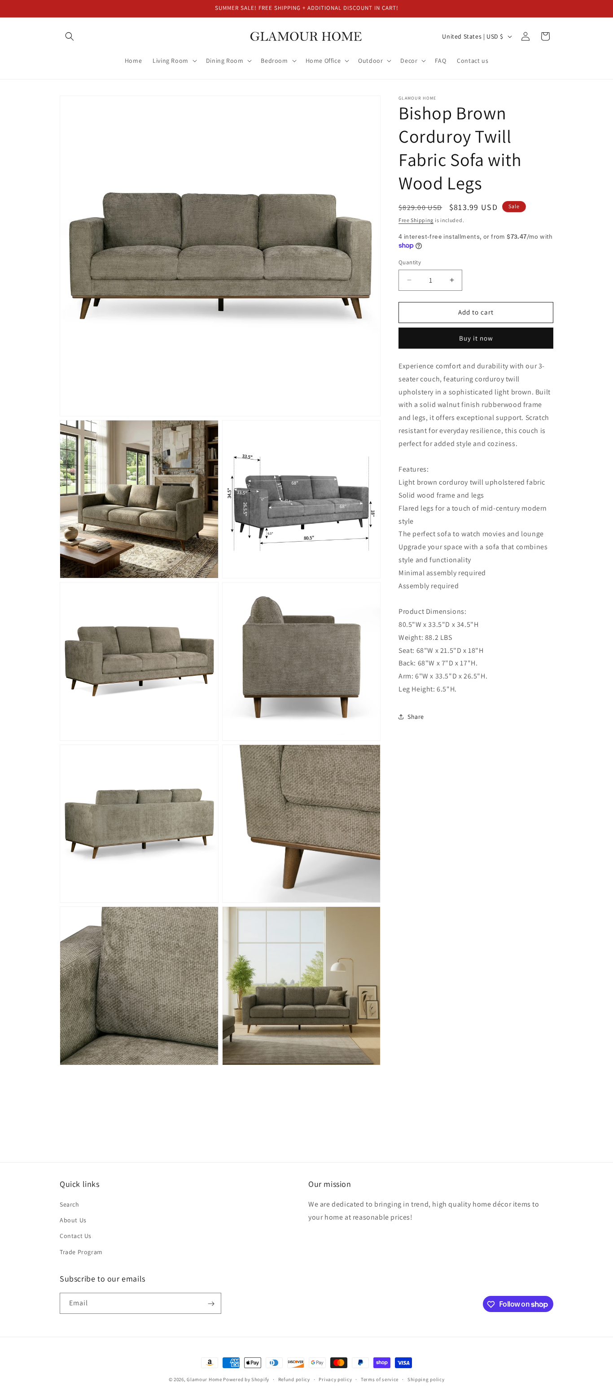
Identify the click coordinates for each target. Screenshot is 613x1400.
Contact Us (76, 1236)
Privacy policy (335, 1379)
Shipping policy (426, 1379)
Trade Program (81, 1252)
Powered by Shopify (246, 1379)
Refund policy (294, 1379)
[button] (69, 36)
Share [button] (415, 716)
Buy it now (476, 337)
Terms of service (379, 1379)
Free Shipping (415, 220)
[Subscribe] (211, 1303)
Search (69, 1204)
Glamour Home (204, 1379)
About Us (73, 1220)
